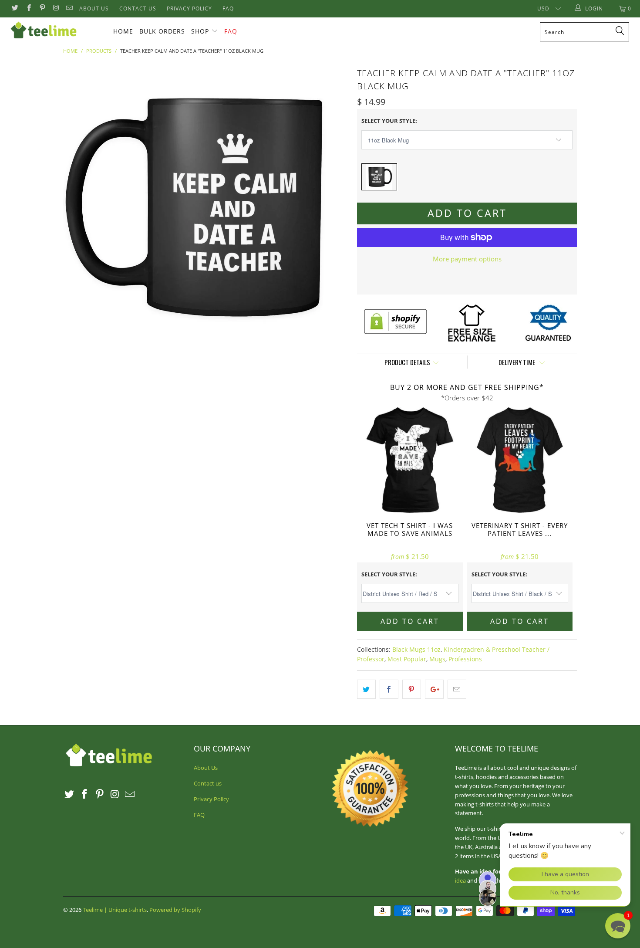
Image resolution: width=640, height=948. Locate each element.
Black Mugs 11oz (416, 649)
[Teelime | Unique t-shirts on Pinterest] (42, 8)
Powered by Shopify (175, 910)
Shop (200, 31)
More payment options (467, 258)
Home (123, 31)
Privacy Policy (189, 8)
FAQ (228, 8)
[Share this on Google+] (434, 689)
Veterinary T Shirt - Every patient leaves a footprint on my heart (520, 460)
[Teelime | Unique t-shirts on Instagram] (55, 8)
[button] (617, 925)
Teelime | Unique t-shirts (115, 910)
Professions (465, 659)
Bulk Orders (162, 31)
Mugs (437, 659)
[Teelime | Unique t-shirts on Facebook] (28, 8)
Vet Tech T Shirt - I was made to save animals (410, 460)
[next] (333, 207)
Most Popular (406, 659)
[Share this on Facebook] (389, 689)
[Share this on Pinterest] (411, 689)
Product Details (407, 362)
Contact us (137, 8)
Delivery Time (517, 362)
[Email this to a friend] (457, 689)
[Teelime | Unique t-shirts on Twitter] (14, 8)
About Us (94, 8)
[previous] (78, 207)
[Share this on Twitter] (366, 689)
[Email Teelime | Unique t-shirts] (69, 8)
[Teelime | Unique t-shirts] (55, 30)
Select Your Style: (389, 121)
